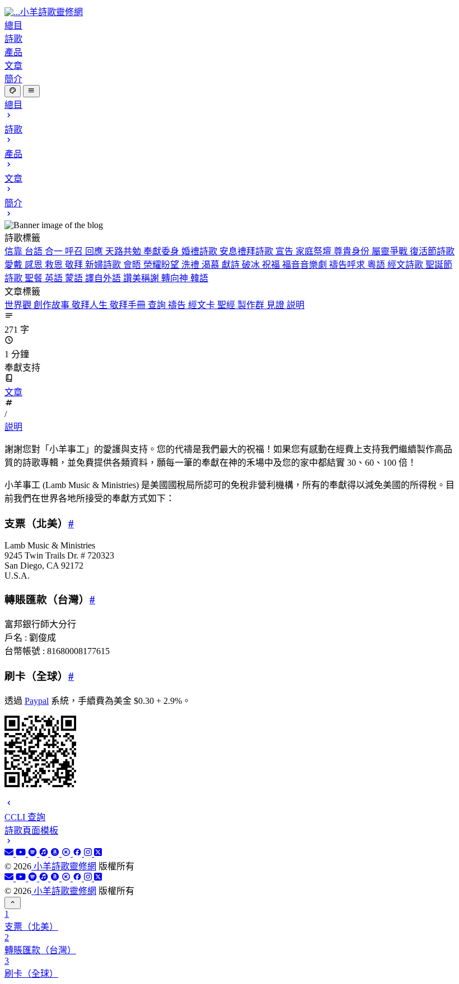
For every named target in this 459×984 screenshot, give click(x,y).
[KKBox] (67, 853)
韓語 (199, 278)
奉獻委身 (162, 251)
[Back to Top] (12, 903)
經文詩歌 (406, 264)
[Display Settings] (12, 91)
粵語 (377, 264)
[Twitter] (98, 853)
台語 (35, 251)
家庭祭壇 (315, 251)
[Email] (10, 853)
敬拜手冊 (129, 305)
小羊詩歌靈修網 (63, 866)
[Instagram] (89, 853)
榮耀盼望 (162, 264)
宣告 (285, 251)
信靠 (14, 251)
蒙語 (75, 278)
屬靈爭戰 (391, 251)
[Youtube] (22, 853)
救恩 (55, 264)
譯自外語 (104, 278)
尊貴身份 (353, 251)
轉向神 (175, 278)
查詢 (158, 305)
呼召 (75, 251)
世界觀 (19, 305)
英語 (55, 278)
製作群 (251, 305)
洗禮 (191, 264)
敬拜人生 (91, 305)
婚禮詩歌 (200, 251)
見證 (276, 305)
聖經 (227, 305)
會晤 (133, 264)
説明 (296, 305)
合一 (55, 251)
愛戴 (14, 264)
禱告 (178, 305)
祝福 (272, 264)
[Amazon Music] (56, 853)
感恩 (35, 264)
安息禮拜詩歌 (247, 251)
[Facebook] (78, 853)
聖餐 (35, 278)
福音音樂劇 (305, 264)
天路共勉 (124, 251)
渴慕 (212, 264)
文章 (13, 392)
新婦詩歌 (104, 264)
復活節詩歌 (432, 251)
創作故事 (53, 305)
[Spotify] (33, 853)
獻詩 (232, 264)
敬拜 (75, 264)
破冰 (252, 264)
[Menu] (31, 91)
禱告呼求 (348, 264)
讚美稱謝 (142, 278)
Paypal (37, 701)
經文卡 (202, 305)
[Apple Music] (44, 853)
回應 (95, 251)
